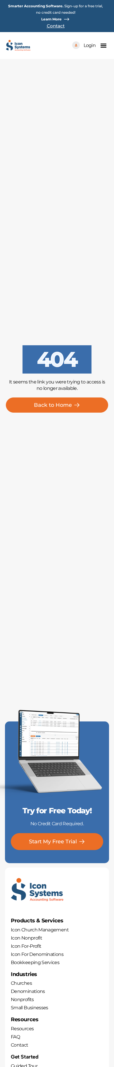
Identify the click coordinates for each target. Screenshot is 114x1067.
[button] (103, 45)
